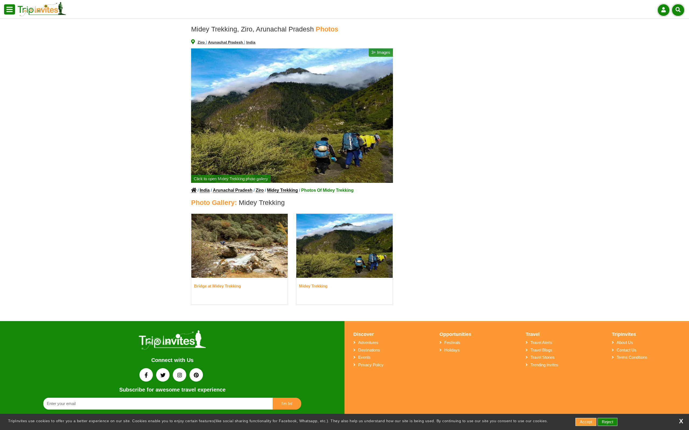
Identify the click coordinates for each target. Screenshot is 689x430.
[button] (9, 10)
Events (364, 357)
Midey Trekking (282, 190)
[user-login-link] (663, 10)
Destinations (369, 350)
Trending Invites (544, 365)
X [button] (681, 421)
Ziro (202, 42)
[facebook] (146, 375)
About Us (625, 342)
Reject (607, 422)
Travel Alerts (541, 342)
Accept (586, 422)
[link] (172, 341)
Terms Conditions (632, 357)
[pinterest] (196, 375)
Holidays (452, 350)
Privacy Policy (371, 365)
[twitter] (163, 375)
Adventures (368, 342)
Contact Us (627, 350)
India (250, 42)
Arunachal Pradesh (226, 42)
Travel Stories (542, 357)
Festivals (452, 342)
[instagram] (180, 375)
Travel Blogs (541, 350)
